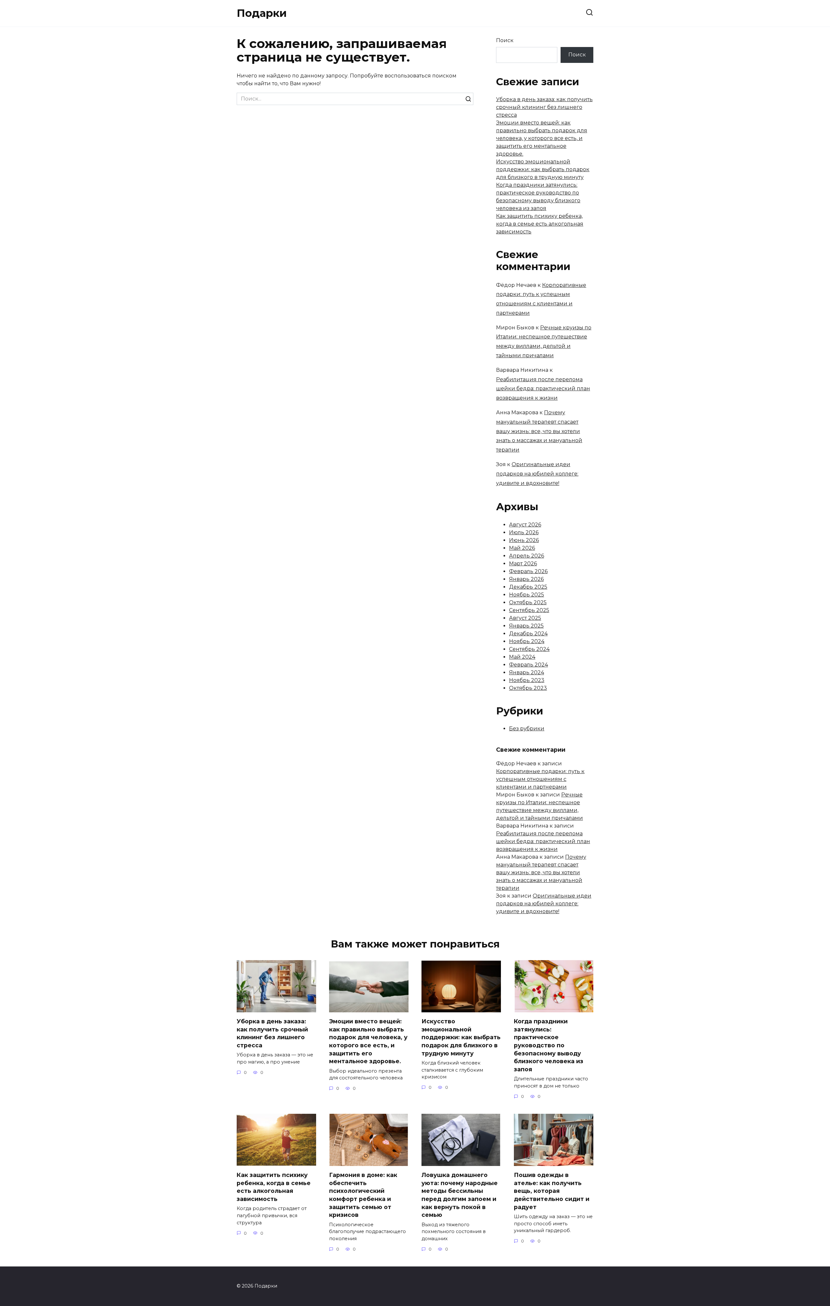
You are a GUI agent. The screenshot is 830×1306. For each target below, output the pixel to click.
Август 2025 (525, 618)
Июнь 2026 (524, 540)
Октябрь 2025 (528, 602)
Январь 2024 (526, 672)
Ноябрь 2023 (526, 680)
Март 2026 (523, 563)
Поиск (505, 40)
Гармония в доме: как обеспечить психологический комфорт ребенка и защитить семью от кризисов (363, 1194)
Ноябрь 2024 (526, 641)
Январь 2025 (526, 626)
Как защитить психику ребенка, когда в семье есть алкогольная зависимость (539, 224)
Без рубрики (526, 728)
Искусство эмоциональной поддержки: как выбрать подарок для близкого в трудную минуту (542, 169)
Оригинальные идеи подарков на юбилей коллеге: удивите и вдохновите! (537, 473)
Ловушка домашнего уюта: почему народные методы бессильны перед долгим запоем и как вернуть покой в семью (459, 1194)
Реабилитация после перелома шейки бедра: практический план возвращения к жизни (543, 388)
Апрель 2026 (526, 556)
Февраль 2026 (528, 571)
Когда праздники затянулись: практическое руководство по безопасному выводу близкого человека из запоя (548, 1045)
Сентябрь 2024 (529, 649)
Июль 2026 (524, 532)
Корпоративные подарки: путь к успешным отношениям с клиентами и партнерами (540, 779)
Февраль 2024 (528, 665)
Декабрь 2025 (528, 587)
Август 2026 (525, 525)
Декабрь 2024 (528, 633)
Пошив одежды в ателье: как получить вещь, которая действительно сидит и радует (551, 1190)
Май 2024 (522, 657)
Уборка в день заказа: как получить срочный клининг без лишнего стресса (544, 107)
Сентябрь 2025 (529, 610)
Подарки (262, 13)
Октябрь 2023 (528, 688)
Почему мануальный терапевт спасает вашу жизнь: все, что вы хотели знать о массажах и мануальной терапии (539, 431)
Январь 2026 (526, 579)
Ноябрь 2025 (526, 595)
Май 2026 (522, 548)
